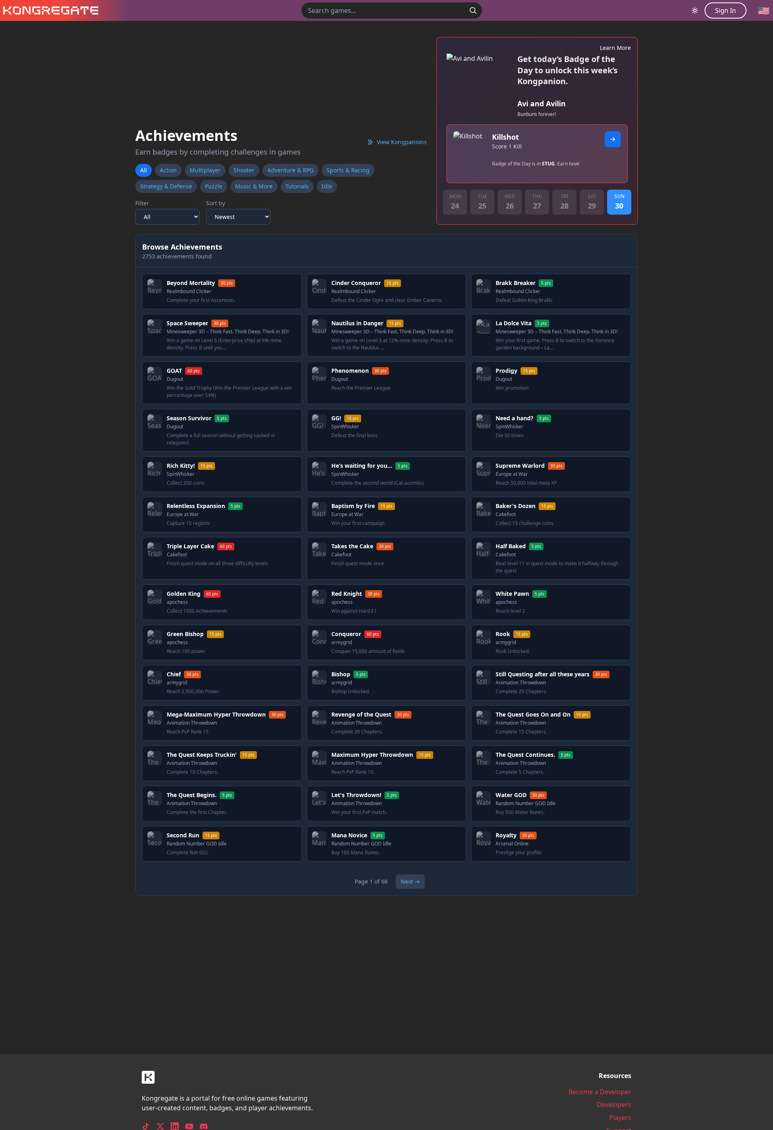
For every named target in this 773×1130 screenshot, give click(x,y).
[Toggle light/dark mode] (694, 10)
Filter (142, 203)
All (143, 170)
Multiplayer (205, 170)
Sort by (215, 203)
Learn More (615, 48)
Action (168, 170)
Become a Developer (599, 1091)
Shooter (244, 170)
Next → (410, 881)
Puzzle (213, 186)
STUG (548, 163)
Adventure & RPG (290, 170)
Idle (327, 186)
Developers (614, 1104)
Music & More (254, 186)
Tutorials (297, 186)
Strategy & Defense (166, 186)
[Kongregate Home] (49, 10)
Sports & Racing (348, 170)
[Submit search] (473, 10)
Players (620, 1117)
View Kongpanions (402, 142)
